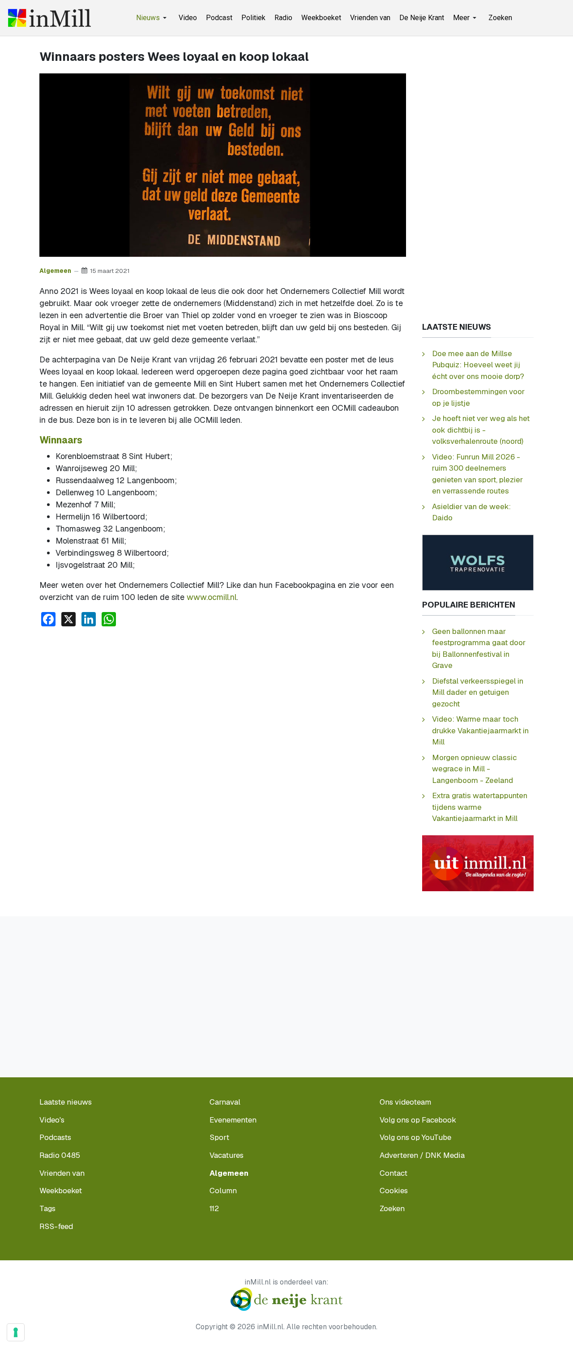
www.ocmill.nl (211, 597)
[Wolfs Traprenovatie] (478, 562)
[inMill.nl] (49, 18)
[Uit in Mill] (478, 862)
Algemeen (55, 271)
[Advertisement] (222, 701)
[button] (153, 18)
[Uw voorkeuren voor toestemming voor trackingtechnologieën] (15, 1332)
